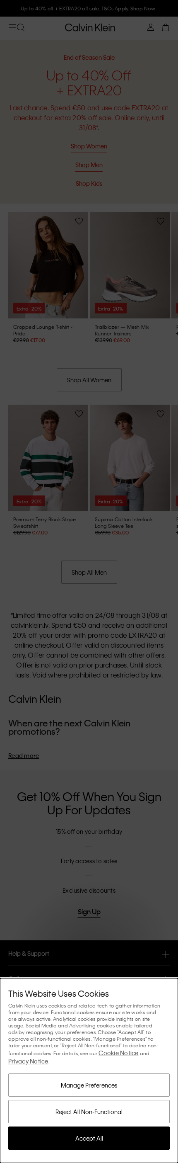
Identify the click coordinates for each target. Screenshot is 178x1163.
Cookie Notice (118, 1052)
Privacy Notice (28, 1061)
